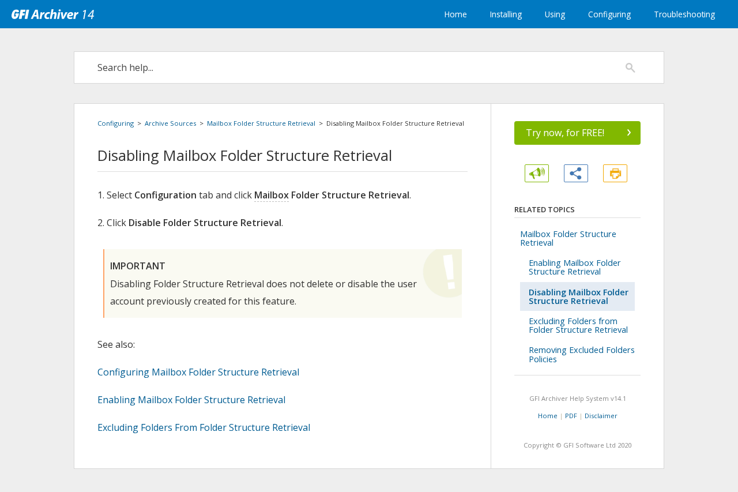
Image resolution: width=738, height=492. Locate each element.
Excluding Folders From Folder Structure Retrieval (203, 427)
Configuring (609, 14)
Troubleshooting (684, 14)
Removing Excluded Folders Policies (582, 354)
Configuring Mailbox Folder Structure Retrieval (198, 372)
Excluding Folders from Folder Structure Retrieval (578, 325)
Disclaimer (601, 415)
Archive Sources (170, 123)
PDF (571, 415)
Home (456, 14)
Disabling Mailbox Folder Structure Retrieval (578, 296)
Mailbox (271, 195)
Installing (506, 14)
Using (555, 14)
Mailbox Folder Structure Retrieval (261, 123)
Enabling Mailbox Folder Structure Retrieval (191, 399)
